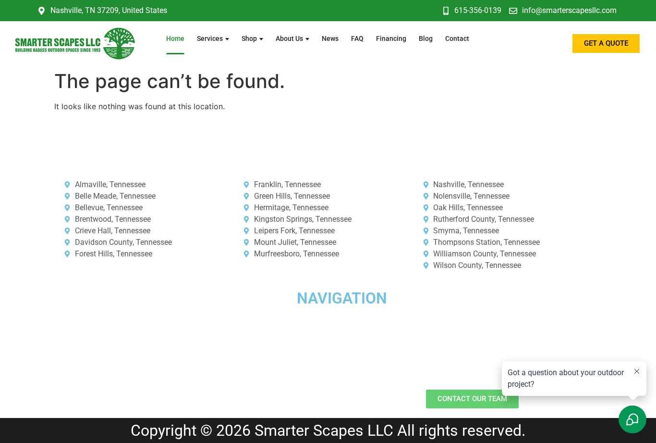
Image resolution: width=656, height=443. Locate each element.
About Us (289, 38)
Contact (457, 38)
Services (210, 38)
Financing (391, 38)
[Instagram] (48, 354)
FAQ (357, 38)
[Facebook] (22, 354)
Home (175, 38)
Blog (426, 38)
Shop (249, 38)
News (330, 38)
